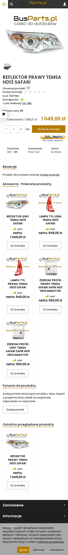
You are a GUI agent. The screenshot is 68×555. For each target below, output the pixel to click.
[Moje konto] (64, 4)
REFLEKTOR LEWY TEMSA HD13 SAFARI (18, 220)
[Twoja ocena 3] (34, 92)
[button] (33, 39)
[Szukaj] (11, 4)
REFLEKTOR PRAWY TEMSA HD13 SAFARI (18, 459)
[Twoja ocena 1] (25, 92)
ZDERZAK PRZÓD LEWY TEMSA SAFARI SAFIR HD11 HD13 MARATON (18, 349)
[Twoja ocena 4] (39, 92)
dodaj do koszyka (48, 129)
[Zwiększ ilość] (6, 129)
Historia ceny (11, 111)
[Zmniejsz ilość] (21, 129)
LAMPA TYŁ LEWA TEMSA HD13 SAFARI (50, 220)
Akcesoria (11, 184)
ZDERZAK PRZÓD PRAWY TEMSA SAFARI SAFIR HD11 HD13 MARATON (50, 285)
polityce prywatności (51, 542)
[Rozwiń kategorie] (4, 4)
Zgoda (23, 550)
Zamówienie (13, 505)
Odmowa (38, 550)
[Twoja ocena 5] (43, 92)
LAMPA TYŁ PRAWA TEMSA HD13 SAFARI (18, 283)
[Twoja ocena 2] (30, 92)
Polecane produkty (36, 184)
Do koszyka (18, 245)
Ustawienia (56, 550)
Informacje (12, 516)
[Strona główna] (34, 4)
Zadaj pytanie (15, 409)
